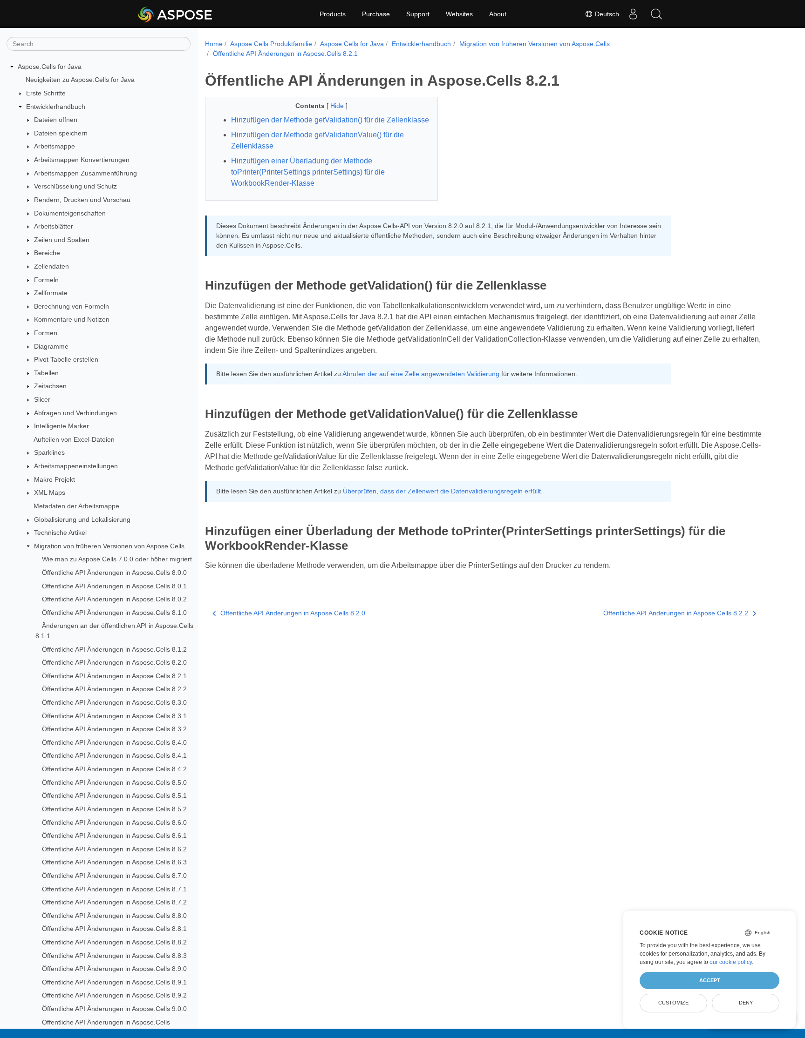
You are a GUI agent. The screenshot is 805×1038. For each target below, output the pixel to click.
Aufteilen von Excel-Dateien (74, 439)
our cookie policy (730, 962)
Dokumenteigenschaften (70, 213)
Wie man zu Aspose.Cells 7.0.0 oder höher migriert (117, 559)
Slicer (42, 399)
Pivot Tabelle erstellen (66, 359)
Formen (45, 333)
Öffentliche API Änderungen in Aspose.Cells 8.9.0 (114, 968)
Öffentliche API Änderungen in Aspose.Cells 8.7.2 (114, 902)
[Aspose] (175, 14)
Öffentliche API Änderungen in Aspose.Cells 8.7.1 (114, 889)
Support (418, 14)
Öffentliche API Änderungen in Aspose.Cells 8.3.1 (114, 716)
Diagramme (51, 346)
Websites (459, 14)
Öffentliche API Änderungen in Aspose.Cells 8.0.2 (114, 599)
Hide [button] (338, 105)
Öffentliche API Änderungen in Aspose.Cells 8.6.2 (114, 849)
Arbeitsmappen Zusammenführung (85, 173)
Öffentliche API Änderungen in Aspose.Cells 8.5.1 (114, 796)
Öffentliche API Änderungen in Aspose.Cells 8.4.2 (114, 769)
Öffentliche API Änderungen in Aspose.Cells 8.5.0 (114, 782)
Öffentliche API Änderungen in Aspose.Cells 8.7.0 (114, 875)
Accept (709, 980)
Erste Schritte (46, 93)
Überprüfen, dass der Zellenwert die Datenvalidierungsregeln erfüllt (442, 491)
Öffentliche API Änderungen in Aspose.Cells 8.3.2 (114, 729)
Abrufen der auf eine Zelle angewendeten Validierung (420, 373)
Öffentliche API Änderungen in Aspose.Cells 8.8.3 (114, 955)
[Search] (656, 14)
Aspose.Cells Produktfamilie (271, 43)
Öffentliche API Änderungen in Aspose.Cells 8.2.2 (114, 689)
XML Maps (49, 493)
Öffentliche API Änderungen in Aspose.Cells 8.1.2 (114, 649)
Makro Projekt (54, 479)
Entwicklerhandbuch (55, 106)
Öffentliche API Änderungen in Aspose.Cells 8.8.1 (114, 929)
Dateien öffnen (55, 119)
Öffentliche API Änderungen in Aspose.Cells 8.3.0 (114, 702)
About (497, 14)
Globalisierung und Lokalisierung (82, 519)
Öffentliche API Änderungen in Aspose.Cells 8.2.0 (114, 662)
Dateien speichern (61, 133)
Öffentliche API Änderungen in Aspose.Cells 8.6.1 (114, 835)
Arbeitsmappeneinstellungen (76, 466)
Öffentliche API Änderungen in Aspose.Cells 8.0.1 (114, 586)
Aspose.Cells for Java (50, 66)
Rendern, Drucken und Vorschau (82, 199)
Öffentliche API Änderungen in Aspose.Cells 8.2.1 (114, 676)
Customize (673, 1002)
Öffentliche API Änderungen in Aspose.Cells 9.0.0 (114, 1008)
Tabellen (46, 373)
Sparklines (49, 453)
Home (214, 43)
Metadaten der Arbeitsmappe (76, 506)
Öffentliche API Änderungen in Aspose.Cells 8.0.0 (114, 572)
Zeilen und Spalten (61, 239)
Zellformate (51, 293)
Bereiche (47, 253)
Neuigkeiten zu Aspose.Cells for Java (80, 80)
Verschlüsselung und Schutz (75, 186)
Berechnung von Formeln (71, 306)
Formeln (46, 279)
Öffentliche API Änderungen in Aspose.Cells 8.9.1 (114, 982)
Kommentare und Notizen (71, 320)
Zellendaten (51, 266)
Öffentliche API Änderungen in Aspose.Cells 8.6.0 (114, 822)
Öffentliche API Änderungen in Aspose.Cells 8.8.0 (114, 915)
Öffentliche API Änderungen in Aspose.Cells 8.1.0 (114, 612)
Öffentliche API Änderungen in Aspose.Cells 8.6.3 (114, 862)
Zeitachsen (50, 386)
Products (333, 14)
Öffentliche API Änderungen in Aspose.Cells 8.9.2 (114, 995)
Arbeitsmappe (54, 146)
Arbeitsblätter (53, 226)
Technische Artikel (60, 532)
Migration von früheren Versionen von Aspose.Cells (109, 546)
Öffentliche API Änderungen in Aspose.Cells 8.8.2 (114, 942)
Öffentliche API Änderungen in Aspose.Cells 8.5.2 (114, 809)
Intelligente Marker (61, 426)
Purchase (376, 14)
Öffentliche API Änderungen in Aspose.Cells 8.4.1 (114, 756)
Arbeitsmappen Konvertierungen (82, 159)
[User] (633, 14)
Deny (746, 1002)
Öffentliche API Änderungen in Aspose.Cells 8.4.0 (114, 742)
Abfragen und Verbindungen (75, 413)
